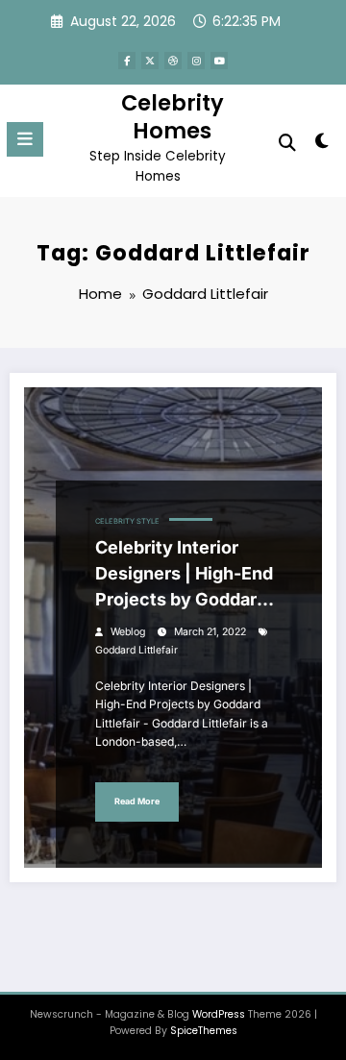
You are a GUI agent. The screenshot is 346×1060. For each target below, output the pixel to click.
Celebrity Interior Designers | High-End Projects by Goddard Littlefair (184, 574)
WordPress (218, 1014)
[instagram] (196, 60)
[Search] (287, 143)
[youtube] (219, 60)
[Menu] (25, 139)
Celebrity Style (127, 521)
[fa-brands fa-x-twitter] (150, 60)
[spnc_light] (322, 144)
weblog (128, 632)
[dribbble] (173, 60)
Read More (137, 801)
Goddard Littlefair (136, 650)
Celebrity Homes (172, 116)
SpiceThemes (203, 1030)
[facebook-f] (127, 60)
